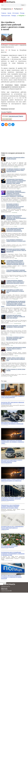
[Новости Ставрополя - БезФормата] (8, 1)
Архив (9, 13)
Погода (22, 13)
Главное (3, 13)
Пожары (13, 15)
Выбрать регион (4, 589)
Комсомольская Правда (16, 116)
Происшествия (5, 15)
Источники (15, 13)
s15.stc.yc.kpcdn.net (7, 42)
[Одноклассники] (6, 124)
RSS (11, 590)
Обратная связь (4, 588)
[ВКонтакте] (2, 124)
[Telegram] (9, 124)
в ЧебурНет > (21, 15)
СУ (6, 50)
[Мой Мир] (13, 124)
